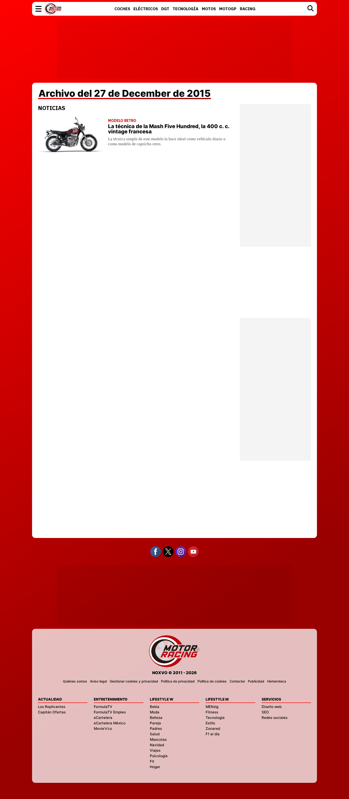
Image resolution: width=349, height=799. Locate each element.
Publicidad (256, 681)
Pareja (155, 723)
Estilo (210, 723)
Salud (155, 734)
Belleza (156, 717)
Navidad (157, 745)
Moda (154, 712)
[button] (38, 9)
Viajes (155, 750)
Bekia (154, 706)
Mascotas (158, 739)
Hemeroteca (276, 681)
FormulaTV (103, 706)
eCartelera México (110, 723)
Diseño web (272, 706)
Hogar (155, 767)
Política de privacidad (178, 681)
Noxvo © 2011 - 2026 (174, 672)
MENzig (212, 706)
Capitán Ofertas (52, 712)
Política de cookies (212, 681)
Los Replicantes (51, 706)
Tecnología (215, 717)
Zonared (213, 728)
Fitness (212, 712)
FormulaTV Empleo (110, 712)
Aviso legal (98, 681)
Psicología (159, 756)
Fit (152, 761)
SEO (265, 712)
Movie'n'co (103, 728)
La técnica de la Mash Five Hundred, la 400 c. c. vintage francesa (168, 129)
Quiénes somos (75, 681)
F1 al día (213, 734)
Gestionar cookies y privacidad (134, 681)
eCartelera (103, 717)
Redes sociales (275, 717)
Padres (156, 728)
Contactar (237, 681)
